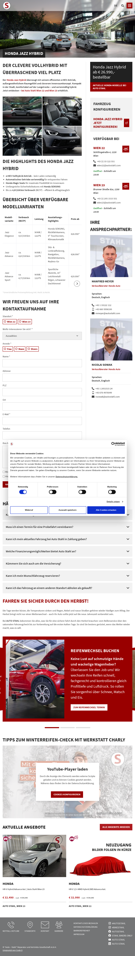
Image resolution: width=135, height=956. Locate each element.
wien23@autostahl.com (109, 202)
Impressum (79, 934)
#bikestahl (118, 927)
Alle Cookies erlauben (106, 510)
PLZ (4, 385)
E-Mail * (6, 414)
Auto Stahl (118, 939)
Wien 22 (11, 321)
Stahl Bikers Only (122, 935)
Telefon (6, 428)
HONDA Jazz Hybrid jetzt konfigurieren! (107, 123)
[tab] (52, 727)
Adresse (7, 370)
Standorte (30, 931)
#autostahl (119, 923)
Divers (34, 348)
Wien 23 (26, 321)
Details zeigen (113, 501)
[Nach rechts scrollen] (77, 283)
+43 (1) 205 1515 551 (107, 198)
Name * (6, 356)
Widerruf (29, 510)
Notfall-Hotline (11, 931)
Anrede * (7, 343)
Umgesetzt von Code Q (13, 950)
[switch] (52, 492)
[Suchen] (123, 5)
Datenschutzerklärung (86, 927)
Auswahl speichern (67, 510)
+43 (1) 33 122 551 (106, 161)
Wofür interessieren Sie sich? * (18, 329)
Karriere (59, 931)
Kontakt (45, 931)
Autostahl (118, 931)
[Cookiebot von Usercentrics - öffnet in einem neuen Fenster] (113, 444)
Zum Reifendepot (89, 707)
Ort (4, 399)
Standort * (8, 316)
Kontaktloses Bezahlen (86, 923)
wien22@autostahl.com (109, 165)
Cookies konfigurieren (67, 794)
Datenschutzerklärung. (67, 477)
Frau (9, 348)
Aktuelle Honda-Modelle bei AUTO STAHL (109, 87)
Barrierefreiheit (82, 930)
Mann (21, 348)
